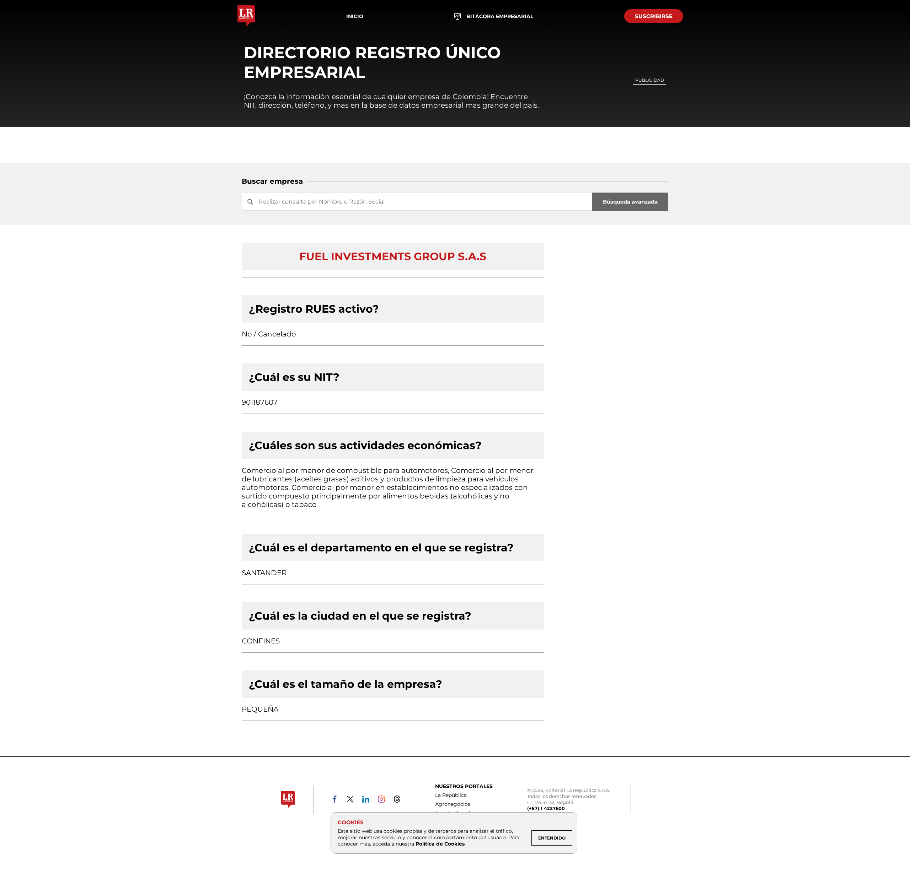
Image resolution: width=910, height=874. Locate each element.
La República (451, 795)
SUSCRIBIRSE (654, 16)
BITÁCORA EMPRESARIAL (499, 16)
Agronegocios (452, 804)
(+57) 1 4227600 (546, 808)
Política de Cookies (440, 844)
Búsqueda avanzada (630, 201)
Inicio (354, 16)
